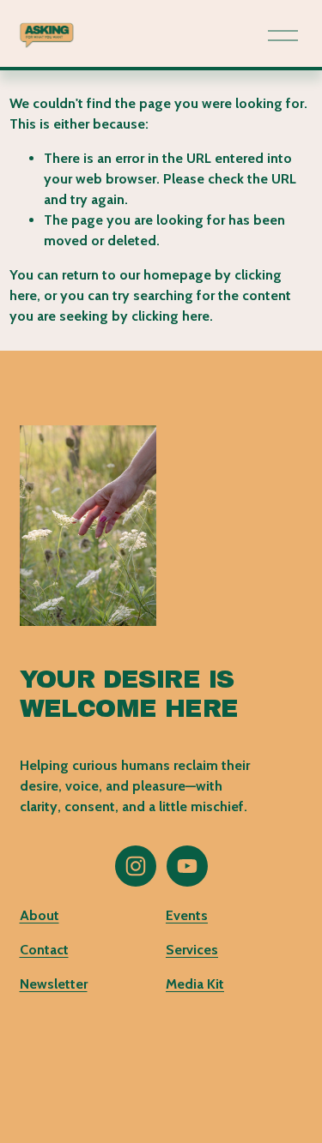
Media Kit (195, 984)
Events (187, 915)
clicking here (170, 316)
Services (192, 949)
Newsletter (54, 984)
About (39, 915)
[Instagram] (135, 866)
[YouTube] (187, 866)
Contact (44, 949)
